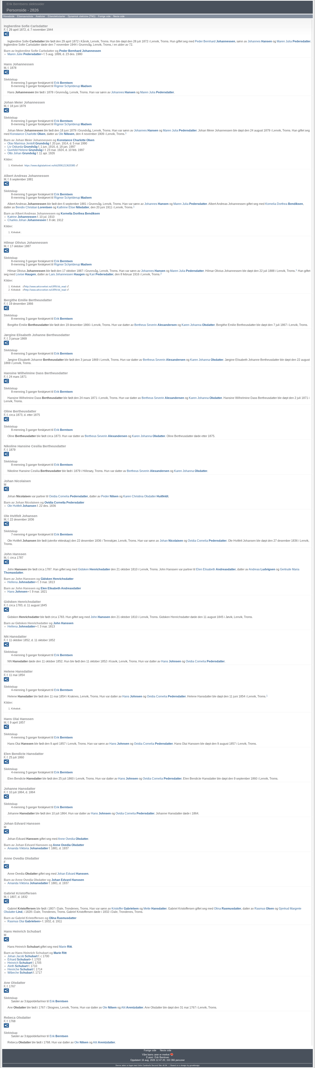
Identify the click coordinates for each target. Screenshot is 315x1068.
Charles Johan (26, 220)
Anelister (40, 16)
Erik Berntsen (162, 1057)
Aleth (17, 966)
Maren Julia (293, 41)
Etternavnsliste (25, 16)
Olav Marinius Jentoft (28, 143)
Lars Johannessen (67, 274)
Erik (63, 82)
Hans (17, 591)
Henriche (20, 969)
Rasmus (264, 908)
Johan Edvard (72, 873)
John (100, 617)
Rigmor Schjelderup (73, 86)
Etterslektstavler (56, 16)
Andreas (262, 569)
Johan (171, 540)
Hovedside (8, 16)
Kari (101, 274)
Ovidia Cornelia (68, 496)
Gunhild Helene (24, 150)
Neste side (119, 16)
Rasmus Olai (23, 921)
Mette (155, 908)
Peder (109, 496)
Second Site (156, 1065)
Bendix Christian (34, 207)
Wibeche (19, 972)
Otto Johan (21, 153)
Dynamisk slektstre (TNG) (81, 16)
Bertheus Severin (155, 324)
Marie (65, 946)
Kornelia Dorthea (284, 203)
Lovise (26, 274)
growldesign (195, 1065)
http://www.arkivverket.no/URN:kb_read (45, 286)
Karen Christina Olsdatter (145, 496)
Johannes (260, 41)
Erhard (18, 959)
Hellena (21, 582)
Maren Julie (24, 54)
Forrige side (104, 16)
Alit (132, 1007)
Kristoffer (125, 908)
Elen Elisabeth (216, 569)
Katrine (21, 216)
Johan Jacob (22, 956)
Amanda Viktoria (27, 848)
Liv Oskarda (22, 146)
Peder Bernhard (215, 41)
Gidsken (94, 569)
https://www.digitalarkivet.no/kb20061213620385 (49, 165)
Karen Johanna (198, 324)
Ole (66, 133)
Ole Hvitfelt (21, 505)
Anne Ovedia (73, 838)
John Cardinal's (144, 1065)
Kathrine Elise (73, 207)
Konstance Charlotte (27, 133)
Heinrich (19, 962)
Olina (227, 908)
